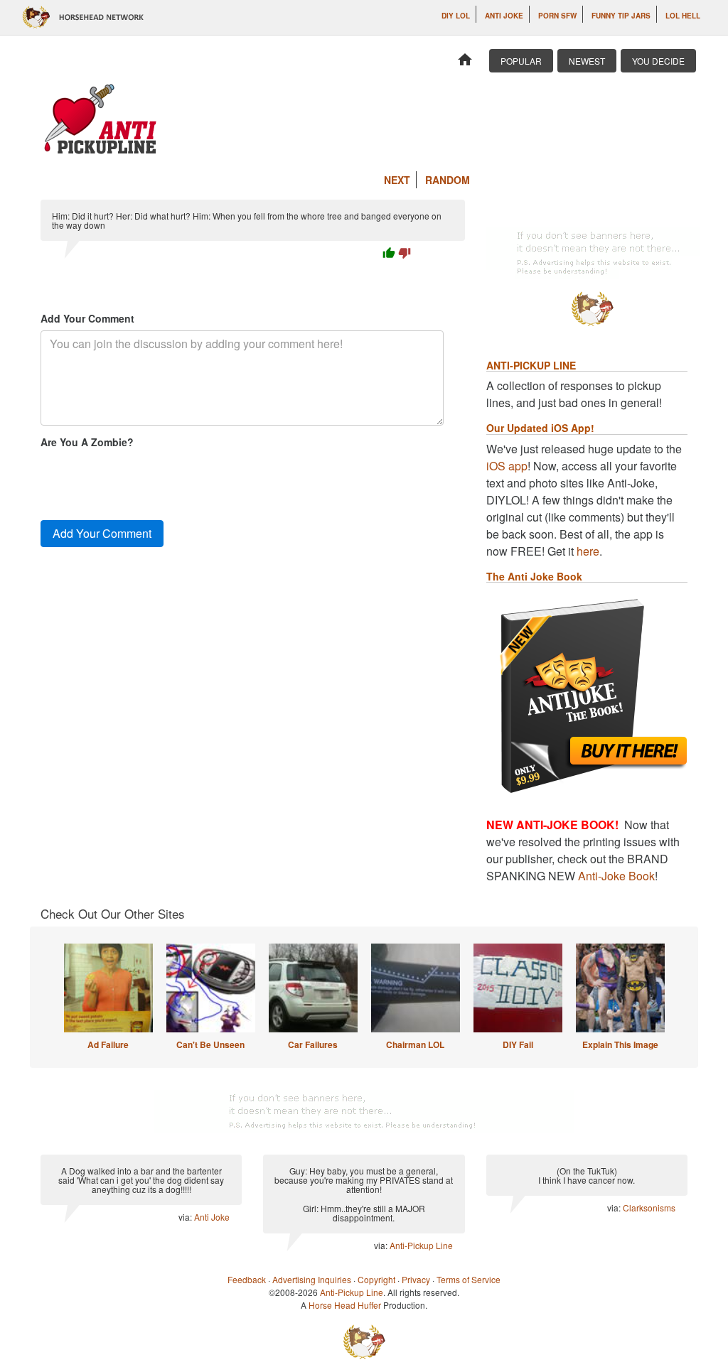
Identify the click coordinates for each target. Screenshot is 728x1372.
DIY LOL (455, 16)
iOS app (507, 466)
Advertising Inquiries (311, 1279)
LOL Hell (682, 16)
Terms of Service (468, 1279)
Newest (587, 61)
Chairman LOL (415, 1044)
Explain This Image (620, 1044)
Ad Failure (108, 1044)
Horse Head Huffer (345, 1305)
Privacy (416, 1279)
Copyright (376, 1279)
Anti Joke (504, 16)
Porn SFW (557, 16)
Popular (521, 61)
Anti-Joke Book (616, 876)
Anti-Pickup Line (421, 1245)
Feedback (247, 1279)
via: (186, 1217)
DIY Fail (518, 1044)
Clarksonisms (649, 1207)
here (588, 551)
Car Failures (313, 1044)
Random (447, 180)
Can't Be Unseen (210, 1044)
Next (397, 180)
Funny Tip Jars (621, 16)
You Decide (658, 61)
